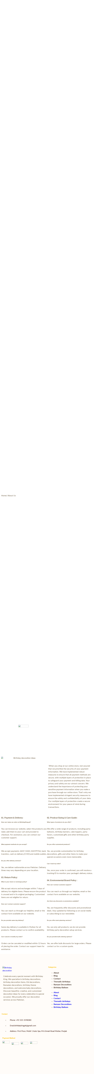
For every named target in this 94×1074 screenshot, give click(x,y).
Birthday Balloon (61, 988)
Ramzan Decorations (62, 985)
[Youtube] (51, 1048)
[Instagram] (60, 1048)
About (56, 973)
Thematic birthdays (62, 982)
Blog (56, 976)
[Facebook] (42, 1048)
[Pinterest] (51, 1055)
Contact (57, 979)
